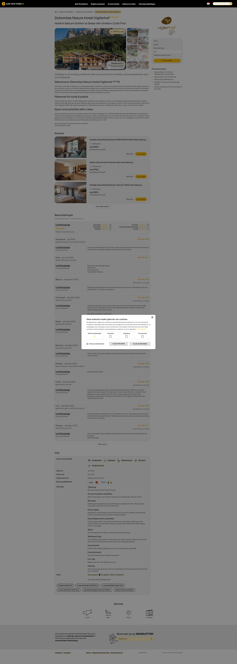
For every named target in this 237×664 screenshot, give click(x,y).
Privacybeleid (141, 329)
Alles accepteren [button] (140, 344)
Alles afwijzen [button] (119, 344)
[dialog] (118, 332)
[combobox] (152, 317)
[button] (95, 344)
